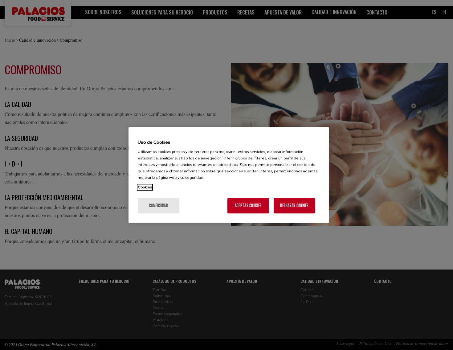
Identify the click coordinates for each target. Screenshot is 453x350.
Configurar (158, 205)
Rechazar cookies (294, 205)
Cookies (145, 187)
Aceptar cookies (248, 205)
